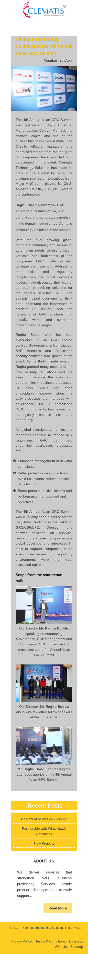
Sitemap (76, 947)
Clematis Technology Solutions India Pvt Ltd (52, 928)
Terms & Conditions (50, 941)
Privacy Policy (21, 941)
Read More (57, 908)
